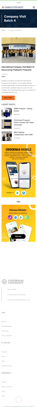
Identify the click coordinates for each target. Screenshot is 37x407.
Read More (9, 97)
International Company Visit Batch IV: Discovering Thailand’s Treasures (18, 68)
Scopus (4, 382)
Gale (3, 361)
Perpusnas (5, 331)
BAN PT (4, 321)
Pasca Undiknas (7, 335)
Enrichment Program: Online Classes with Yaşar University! (24, 122)
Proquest (4, 352)
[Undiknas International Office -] (12, 7)
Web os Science (7, 386)
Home (3, 30)
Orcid (3, 391)
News (3, 76)
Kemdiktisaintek (7, 326)
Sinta (3, 396)
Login (18, 2)
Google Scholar (7, 366)
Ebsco (4, 356)
